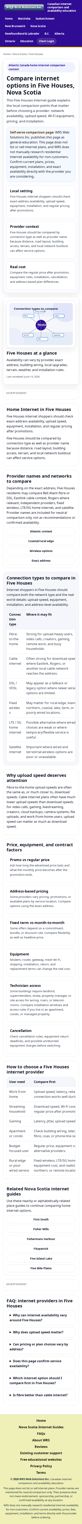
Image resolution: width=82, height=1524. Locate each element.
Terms (41, 1472)
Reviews (41, 1446)
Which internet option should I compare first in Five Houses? (36, 1380)
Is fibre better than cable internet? (40, 1395)
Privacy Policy (41, 1466)
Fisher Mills (41, 1229)
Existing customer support (41, 1453)
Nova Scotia (38, 26)
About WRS (41, 1440)
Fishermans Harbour (41, 1239)
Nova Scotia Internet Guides (41, 1427)
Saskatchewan (45, 18)
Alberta (59, 33)
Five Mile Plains (41, 1268)
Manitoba (24, 18)
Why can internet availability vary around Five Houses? (38, 1317)
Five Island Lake (41, 1258)
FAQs (41, 1433)
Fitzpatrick (41, 1248)
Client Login (46, 41)
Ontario (10, 41)
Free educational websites (41, 1459)
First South (41, 1219)
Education (26, 41)
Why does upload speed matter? (38, 1332)
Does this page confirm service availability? (35, 1363)
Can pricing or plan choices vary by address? (39, 1346)
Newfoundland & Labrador (22, 33)
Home (9, 18)
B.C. (47, 33)
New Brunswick (15, 26)
